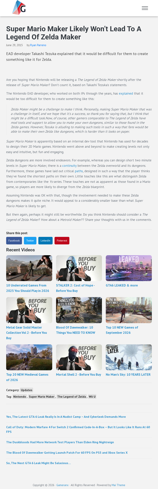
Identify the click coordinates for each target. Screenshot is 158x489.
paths (79, 171)
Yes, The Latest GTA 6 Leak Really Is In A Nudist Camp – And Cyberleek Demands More (66, 416)
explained (126, 93)
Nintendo (19, 396)
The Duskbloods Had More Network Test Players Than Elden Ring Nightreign (60, 442)
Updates (26, 390)
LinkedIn (45, 240)
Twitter (30, 240)
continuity (69, 165)
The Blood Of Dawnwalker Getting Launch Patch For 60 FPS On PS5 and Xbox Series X (67, 452)
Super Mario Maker (41, 396)
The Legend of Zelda (71, 396)
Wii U (92, 396)
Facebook (14, 240)
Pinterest (62, 240)
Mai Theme (118, 485)
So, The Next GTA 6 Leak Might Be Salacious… (38, 463)
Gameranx (62, 485)
